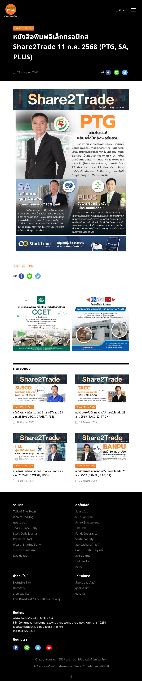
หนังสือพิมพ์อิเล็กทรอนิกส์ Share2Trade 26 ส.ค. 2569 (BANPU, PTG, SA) (100, 473)
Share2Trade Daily (23, 28)
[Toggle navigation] (133, 10)
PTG (16, 266)
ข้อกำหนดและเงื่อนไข (44, 666)
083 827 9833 (26, 631)
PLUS (30, 266)
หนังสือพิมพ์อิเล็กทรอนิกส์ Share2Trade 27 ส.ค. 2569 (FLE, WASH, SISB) (38, 473)
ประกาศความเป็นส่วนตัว (72, 666)
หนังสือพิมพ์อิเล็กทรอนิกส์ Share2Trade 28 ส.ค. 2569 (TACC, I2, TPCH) (100, 415)
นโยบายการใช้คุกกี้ (98, 666)
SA (23, 266)
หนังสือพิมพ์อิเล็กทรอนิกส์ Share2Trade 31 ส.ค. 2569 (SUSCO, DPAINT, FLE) (38, 415)
